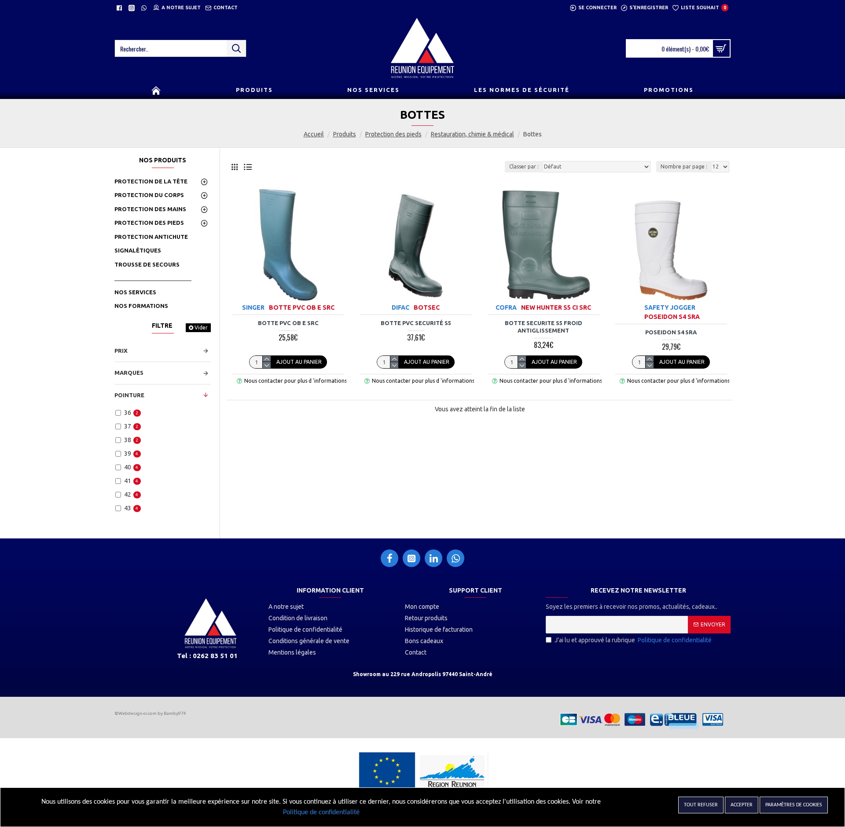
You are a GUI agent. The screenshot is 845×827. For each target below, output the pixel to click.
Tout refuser (701, 805)
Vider (201, 327)
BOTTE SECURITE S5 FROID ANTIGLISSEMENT (543, 326)
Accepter (742, 805)
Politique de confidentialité (321, 812)
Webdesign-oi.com (137, 713)
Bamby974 (175, 713)
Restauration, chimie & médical (472, 134)
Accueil (314, 134)
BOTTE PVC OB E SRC (288, 323)
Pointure (129, 395)
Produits (344, 134)
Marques (128, 373)
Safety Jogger (669, 307)
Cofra (506, 307)
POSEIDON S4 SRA (671, 332)
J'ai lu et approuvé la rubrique (633, 640)
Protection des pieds (393, 134)
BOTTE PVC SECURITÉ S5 (416, 323)
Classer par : (524, 166)
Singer (253, 307)
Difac (400, 307)
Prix (121, 351)
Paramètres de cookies (793, 805)
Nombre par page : (684, 166)
